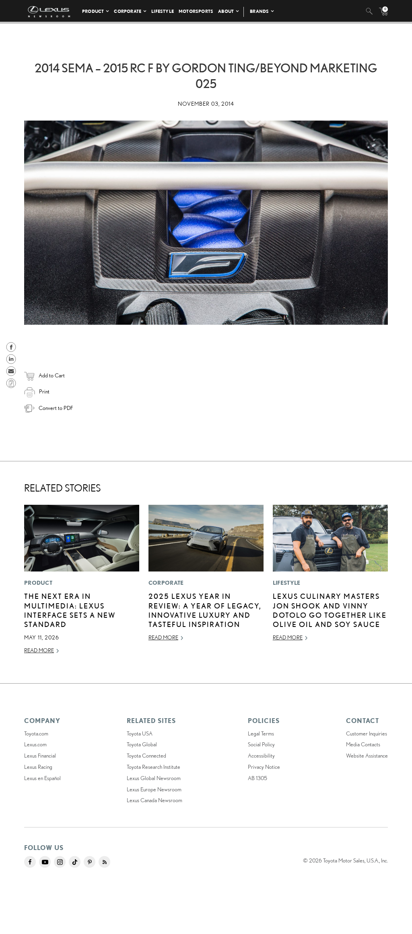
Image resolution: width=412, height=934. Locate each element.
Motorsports (196, 11)
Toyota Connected (146, 755)
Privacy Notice (264, 767)
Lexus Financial (40, 755)
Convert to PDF (56, 408)
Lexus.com (35, 744)
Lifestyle (162, 11)
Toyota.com (36, 733)
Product (93, 11)
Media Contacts (363, 744)
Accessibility (261, 755)
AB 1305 (257, 778)
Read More (39, 650)
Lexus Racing (38, 767)
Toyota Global (142, 744)
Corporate (127, 11)
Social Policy (261, 744)
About (226, 11)
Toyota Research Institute (153, 767)
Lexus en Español (42, 778)
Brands (259, 11)
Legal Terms (261, 733)
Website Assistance (367, 755)
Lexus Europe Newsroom (154, 789)
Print (44, 391)
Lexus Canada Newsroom (154, 800)
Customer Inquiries (366, 733)
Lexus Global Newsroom (154, 778)
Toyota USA (139, 733)
